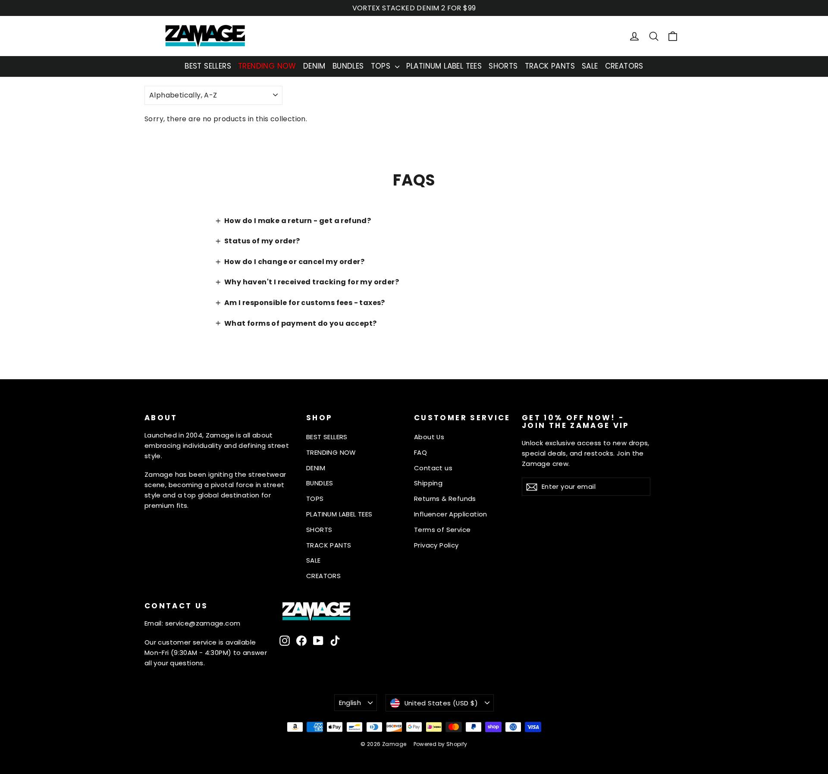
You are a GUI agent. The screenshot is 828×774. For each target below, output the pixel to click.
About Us (429, 436)
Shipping (428, 483)
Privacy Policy (436, 545)
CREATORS (624, 66)
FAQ (420, 452)
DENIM (314, 66)
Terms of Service (442, 529)
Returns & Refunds (445, 498)
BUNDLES (348, 66)
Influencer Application (450, 514)
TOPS (382, 66)
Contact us (433, 467)
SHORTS (503, 66)
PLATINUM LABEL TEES (444, 66)
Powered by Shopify (440, 744)
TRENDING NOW (267, 66)
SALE (590, 66)
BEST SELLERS (208, 66)
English (350, 702)
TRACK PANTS (550, 66)
